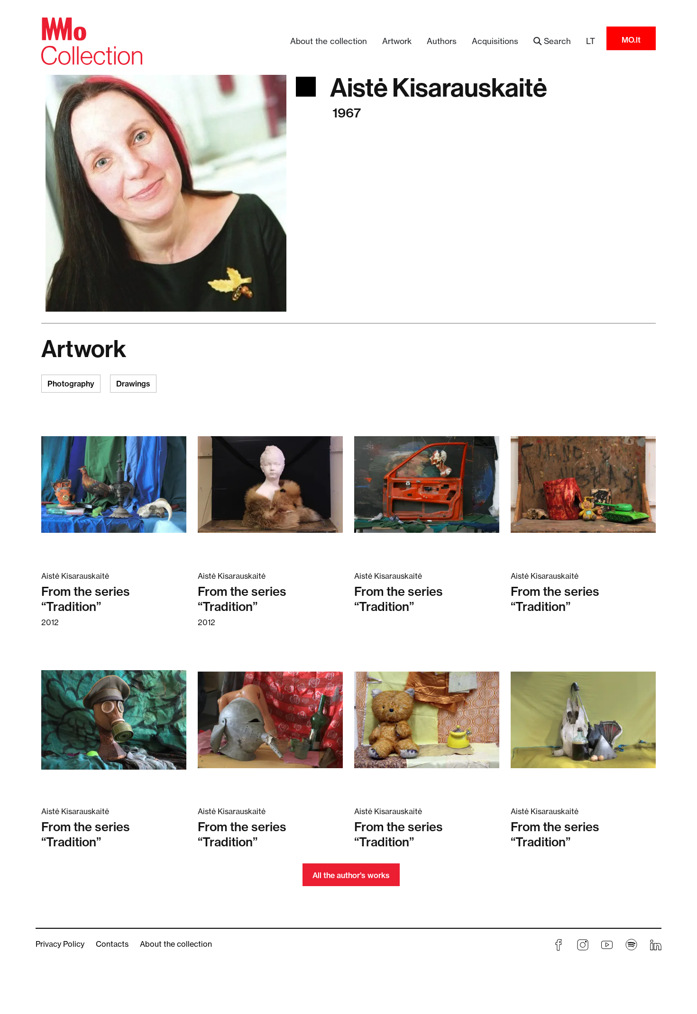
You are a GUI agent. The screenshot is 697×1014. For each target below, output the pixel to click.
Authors (442, 41)
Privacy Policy (60, 944)
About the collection (328, 41)
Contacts (112, 944)
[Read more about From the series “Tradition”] (113, 484)
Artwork (397, 41)
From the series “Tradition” (85, 599)
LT (590, 41)
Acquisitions (495, 41)
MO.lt (631, 40)
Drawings (133, 383)
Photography (70, 383)
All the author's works (351, 875)
